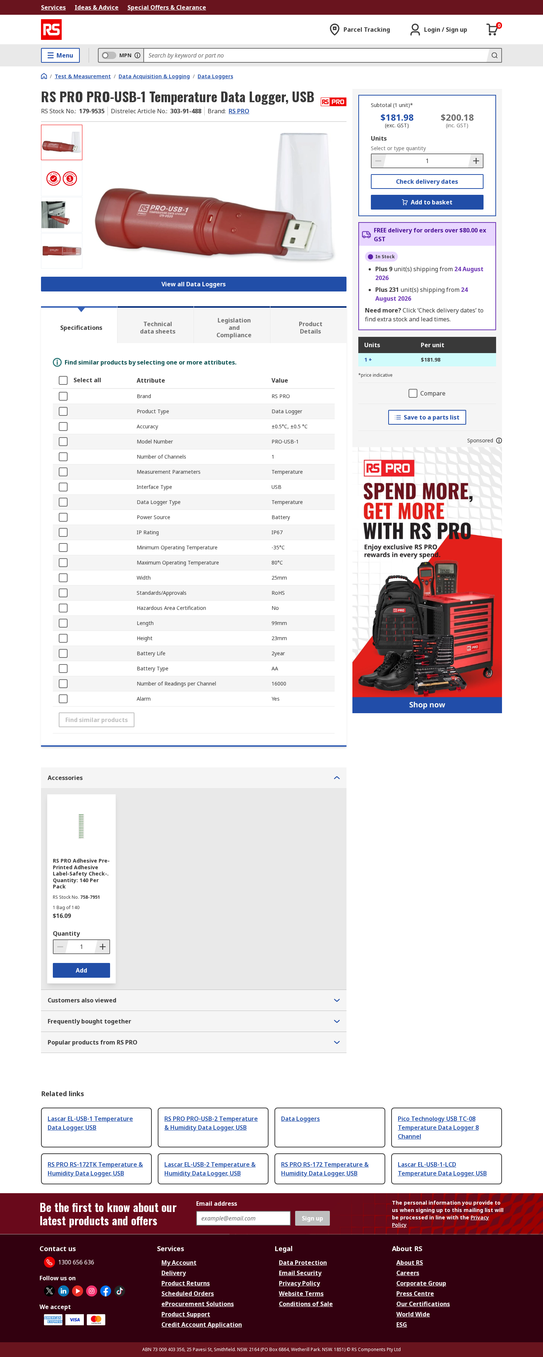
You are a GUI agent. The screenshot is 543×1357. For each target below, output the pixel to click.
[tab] (79, 324)
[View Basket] (492, 29)
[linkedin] (63, 1290)
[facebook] (105, 1290)
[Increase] (475, 161)
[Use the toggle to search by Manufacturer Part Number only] (137, 55)
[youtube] (77, 1290)
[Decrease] (379, 161)
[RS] (51, 29)
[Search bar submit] (493, 55)
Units (379, 138)
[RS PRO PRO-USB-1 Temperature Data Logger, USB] (215, 198)
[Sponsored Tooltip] (499, 440)
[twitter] (49, 1290)
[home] (44, 76)
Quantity (66, 933)
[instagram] (91, 1290)
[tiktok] (119, 1290)
